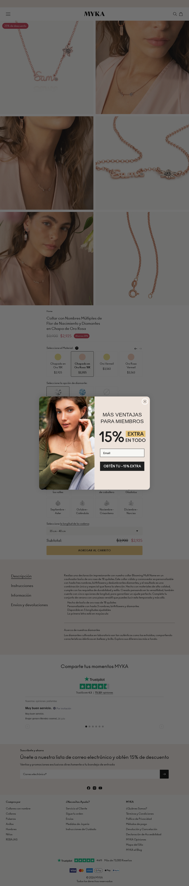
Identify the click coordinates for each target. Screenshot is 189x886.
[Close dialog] (145, 401)
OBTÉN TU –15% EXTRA (122, 466)
